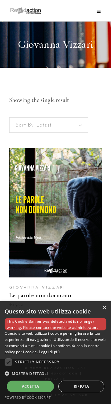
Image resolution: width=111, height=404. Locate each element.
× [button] (104, 307)
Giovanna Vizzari (37, 287)
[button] (55, 374)
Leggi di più (49, 351)
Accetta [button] (30, 386)
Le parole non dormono (40, 295)
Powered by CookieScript (28, 397)
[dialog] (55, 352)
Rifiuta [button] (81, 386)
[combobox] (48, 125)
